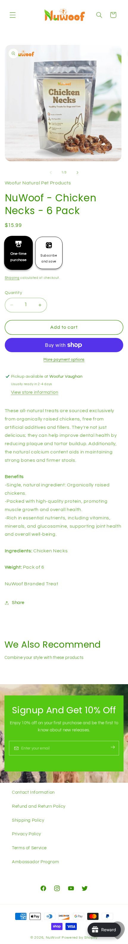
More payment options (64, 360)
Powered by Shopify (80, 937)
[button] (12, 15)
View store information (34, 392)
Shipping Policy (28, 820)
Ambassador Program (35, 862)
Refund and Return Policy (38, 806)
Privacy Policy (26, 834)
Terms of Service (29, 848)
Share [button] (18, 602)
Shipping (12, 277)
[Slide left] (50, 172)
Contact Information (33, 792)
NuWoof (53, 937)
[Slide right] (77, 172)
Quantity (13, 293)
